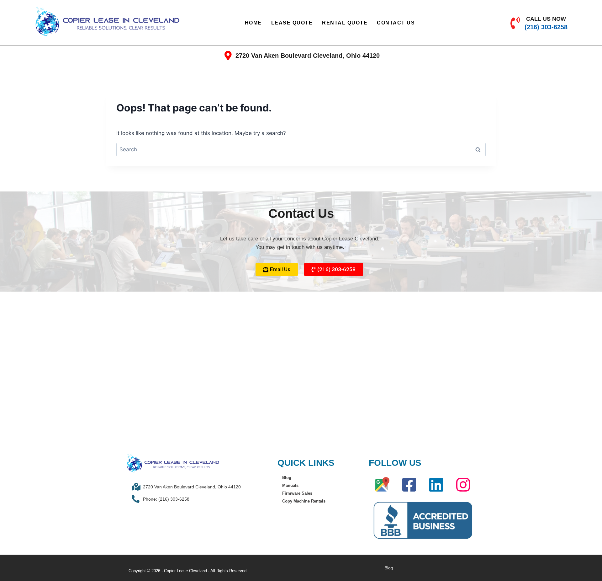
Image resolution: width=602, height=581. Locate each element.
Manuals (290, 485)
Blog (286, 477)
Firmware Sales (297, 493)
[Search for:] (301, 149)
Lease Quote (292, 22)
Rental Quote (344, 22)
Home (253, 22)
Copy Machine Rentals (303, 501)
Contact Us (396, 22)
